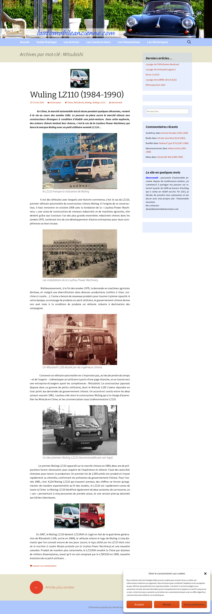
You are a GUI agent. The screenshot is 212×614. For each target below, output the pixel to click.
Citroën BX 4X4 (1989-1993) (170, 156)
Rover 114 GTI (152, 74)
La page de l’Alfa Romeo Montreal (162, 64)
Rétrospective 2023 (155, 84)
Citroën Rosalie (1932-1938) (174, 132)
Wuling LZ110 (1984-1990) (77, 95)
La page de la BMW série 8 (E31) (161, 79)
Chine (70, 102)
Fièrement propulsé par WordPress (106, 607)
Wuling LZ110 (99, 102)
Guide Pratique (46, 42)
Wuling (88, 102)
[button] (205, 573)
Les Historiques (157, 42)
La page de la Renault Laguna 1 (161, 69)
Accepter (139, 604)
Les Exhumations (129, 42)
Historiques (55, 102)
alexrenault (116, 102)
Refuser (167, 604)
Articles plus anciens (54, 587)
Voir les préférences (194, 604)
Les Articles (71, 42)
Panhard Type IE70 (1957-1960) (173, 143)
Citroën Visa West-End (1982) (171, 138)
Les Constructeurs (98, 42)
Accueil (24, 42)
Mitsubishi (79, 102)
